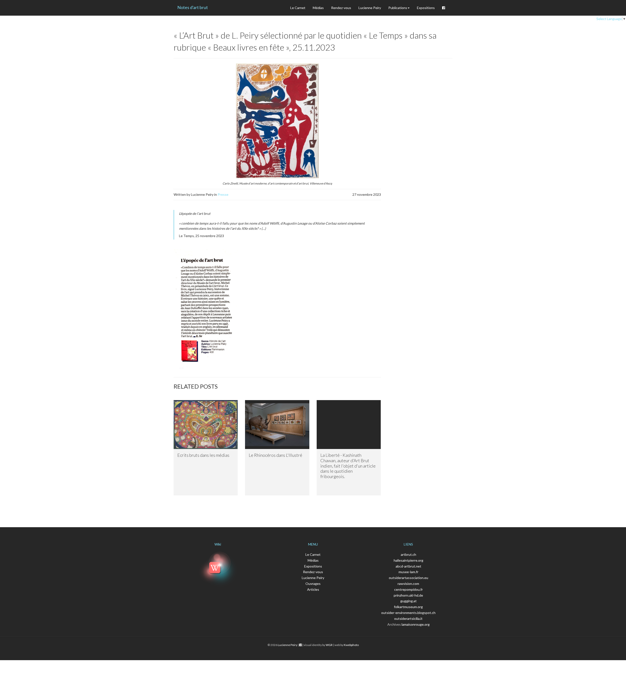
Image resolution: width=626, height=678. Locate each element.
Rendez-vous (341, 8)
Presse (223, 194)
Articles (313, 589)
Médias (318, 8)
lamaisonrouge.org (416, 624)
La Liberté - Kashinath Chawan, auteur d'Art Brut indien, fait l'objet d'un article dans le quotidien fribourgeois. (348, 465)
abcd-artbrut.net (408, 566)
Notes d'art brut (192, 7)
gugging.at (408, 601)
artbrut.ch (408, 554)
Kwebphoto (351, 645)
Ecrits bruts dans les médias (203, 455)
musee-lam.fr (408, 572)
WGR (329, 645)
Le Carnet (297, 8)
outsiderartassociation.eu (408, 578)
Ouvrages (313, 583)
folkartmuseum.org (408, 607)
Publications (397, 8)
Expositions (426, 8)
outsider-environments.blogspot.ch (408, 613)
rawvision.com (408, 583)
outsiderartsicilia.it (408, 618)
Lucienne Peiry (369, 8)
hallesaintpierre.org (408, 560)
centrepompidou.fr (408, 589)
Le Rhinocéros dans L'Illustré (275, 455)
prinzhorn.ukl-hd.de (408, 595)
